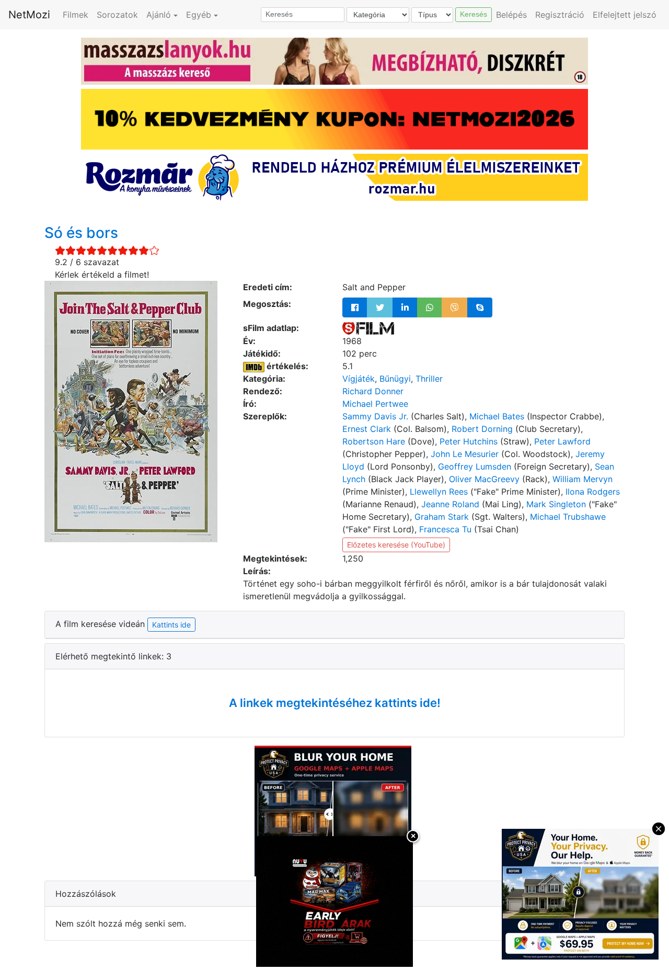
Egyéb (198, 14)
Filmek (75, 14)
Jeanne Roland (450, 504)
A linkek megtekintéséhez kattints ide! (335, 703)
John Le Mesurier (465, 454)
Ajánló (158, 14)
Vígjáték (358, 378)
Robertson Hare (373, 441)
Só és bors (81, 233)
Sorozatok (117, 14)
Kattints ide (171, 624)
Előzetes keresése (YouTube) (396, 544)
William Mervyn (582, 479)
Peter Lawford (562, 441)
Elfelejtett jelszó (624, 14)
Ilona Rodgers (593, 491)
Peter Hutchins (469, 441)
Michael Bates (496, 416)
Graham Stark (441, 516)
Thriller (429, 378)
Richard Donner (372, 391)
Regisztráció (559, 14)
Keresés (473, 14)
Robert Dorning (482, 429)
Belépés (511, 14)
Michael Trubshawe (568, 516)
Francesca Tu (445, 529)
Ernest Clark (366, 429)
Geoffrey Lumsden (474, 466)
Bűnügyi (395, 378)
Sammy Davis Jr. (375, 416)
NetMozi (29, 14)
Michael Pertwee (375, 403)
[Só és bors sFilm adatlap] (368, 328)
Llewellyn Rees (439, 491)
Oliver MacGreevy (484, 479)
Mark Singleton (556, 504)
